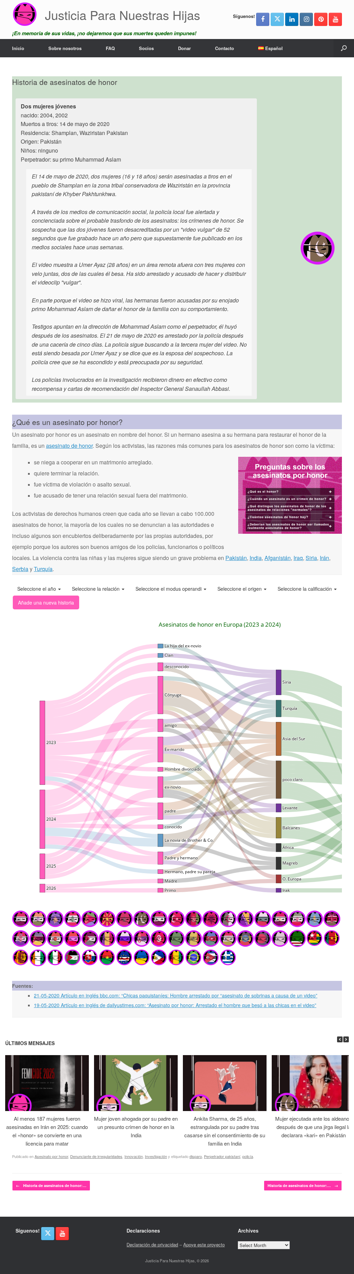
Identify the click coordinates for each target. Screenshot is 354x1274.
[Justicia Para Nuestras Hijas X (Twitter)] (277, 19)
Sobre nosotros (65, 48)
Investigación (156, 1156)
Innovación (133, 1156)
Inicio (18, 48)
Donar (184, 48)
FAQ (110, 48)
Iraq (298, 558)
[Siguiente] (346, 1039)
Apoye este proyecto (204, 1244)
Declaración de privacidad (152, 1244)
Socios (146, 48)
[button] (344, 48)
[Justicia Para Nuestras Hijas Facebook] (262, 19)
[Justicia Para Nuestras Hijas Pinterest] (320, 19)
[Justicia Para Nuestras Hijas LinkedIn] (291, 19)
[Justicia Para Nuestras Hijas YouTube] (335, 19)
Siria (311, 558)
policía (247, 1156)
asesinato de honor (69, 446)
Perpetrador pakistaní (222, 1156)
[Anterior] (340, 1039)
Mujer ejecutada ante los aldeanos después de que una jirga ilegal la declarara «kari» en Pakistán (313, 1127)
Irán (324, 558)
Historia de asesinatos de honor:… (51, 1185)
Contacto (224, 48)
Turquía (43, 569)
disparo (195, 1156)
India (256, 558)
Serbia (20, 569)
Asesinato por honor (51, 1156)
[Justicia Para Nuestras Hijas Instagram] (306, 19)
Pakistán (236, 558)
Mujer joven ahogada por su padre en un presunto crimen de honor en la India (136, 1127)
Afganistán (277, 558)
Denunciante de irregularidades (96, 1156)
